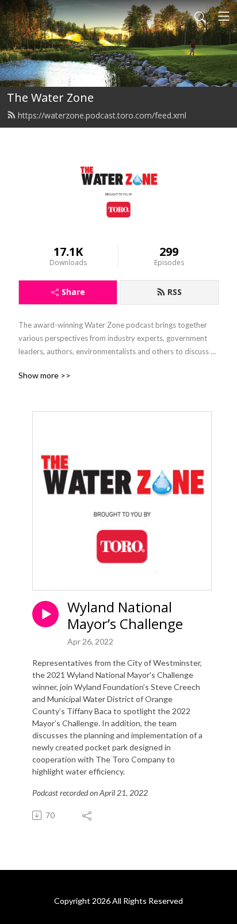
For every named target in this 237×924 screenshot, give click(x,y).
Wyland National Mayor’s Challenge (125, 615)
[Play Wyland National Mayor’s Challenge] (45, 614)
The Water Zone (50, 97)
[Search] (200, 16)
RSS (174, 291)
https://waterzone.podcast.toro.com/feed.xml (102, 115)
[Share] (87, 815)
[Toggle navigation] (224, 16)
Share (73, 291)
